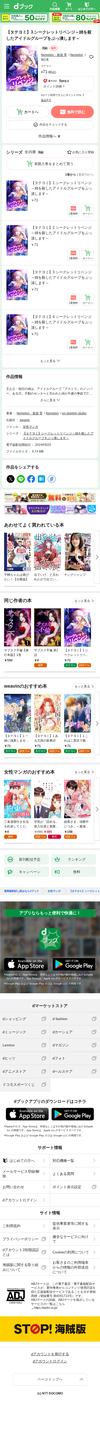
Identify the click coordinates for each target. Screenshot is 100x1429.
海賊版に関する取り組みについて (20, 1267)
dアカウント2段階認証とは (21, 1252)
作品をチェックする (53, 124)
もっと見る (82, 601)
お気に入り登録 (83, 152)
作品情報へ (47, 136)
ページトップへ (50, 1379)
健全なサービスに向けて (70, 1239)
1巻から (70, 174)
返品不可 (46, 100)
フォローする (91, 57)
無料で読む (76, 112)
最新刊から (86, 174)
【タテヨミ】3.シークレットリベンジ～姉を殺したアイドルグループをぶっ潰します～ (61, 277)
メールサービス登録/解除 (21, 1173)
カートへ (31, 112)
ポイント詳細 (52, 86)
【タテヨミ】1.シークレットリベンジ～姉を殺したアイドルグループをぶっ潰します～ (61, 188)
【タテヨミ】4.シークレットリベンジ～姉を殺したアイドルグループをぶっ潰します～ (61, 322)
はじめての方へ (22, 1161)
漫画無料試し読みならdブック (21, 891)
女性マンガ (30, 427)
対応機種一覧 (63, 1161)
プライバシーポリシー (20, 1239)
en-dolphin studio (74, 413)
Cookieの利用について (71, 1252)
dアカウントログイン (20, 1200)
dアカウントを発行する (50, 1354)
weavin (25, 420)
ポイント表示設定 (67, 1187)
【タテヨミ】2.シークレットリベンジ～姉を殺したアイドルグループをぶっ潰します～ (61, 232)
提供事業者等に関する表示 (70, 1225)
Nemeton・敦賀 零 (54, 55)
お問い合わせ (13, 1187)
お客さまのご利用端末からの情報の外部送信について (70, 1267)
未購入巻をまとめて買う (54, 164)
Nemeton (76, 55)
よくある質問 (63, 1174)
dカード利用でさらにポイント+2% (61, 95)
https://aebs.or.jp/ (45, 1308)
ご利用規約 (12, 1226)
